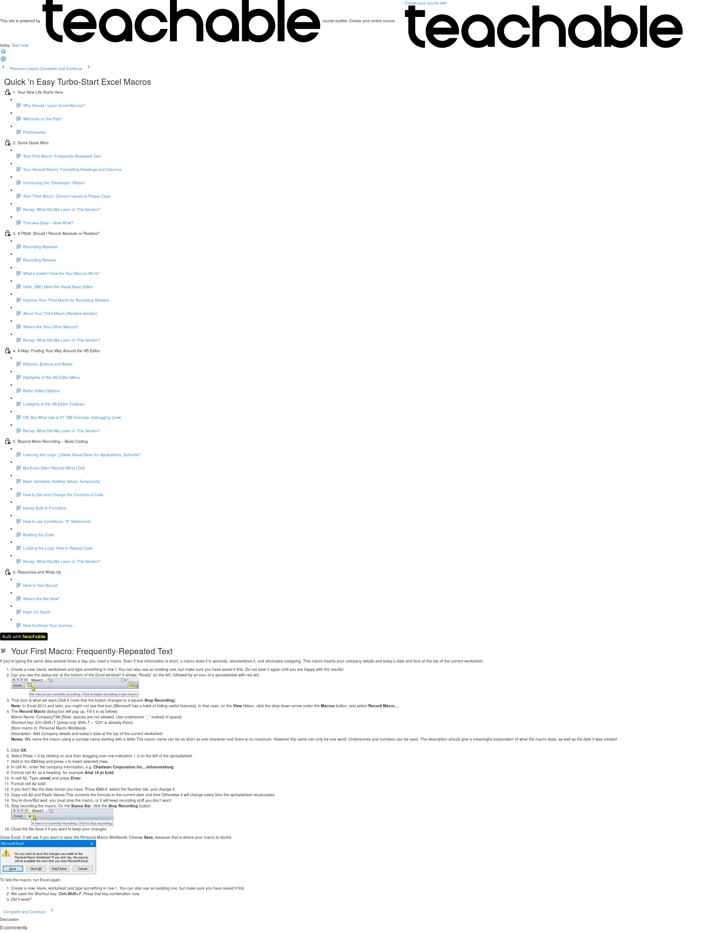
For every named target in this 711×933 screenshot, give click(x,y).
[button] (3, 53)
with (426, 3)
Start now (20, 45)
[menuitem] (3, 60)
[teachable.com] (181, 20)
